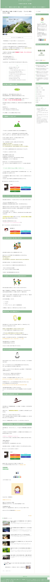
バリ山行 (11, 184)
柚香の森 (43, 60)
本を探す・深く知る (13, 579)
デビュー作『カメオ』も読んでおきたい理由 (15, 71)
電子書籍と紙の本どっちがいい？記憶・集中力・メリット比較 (14, 338)
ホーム (4, 579)
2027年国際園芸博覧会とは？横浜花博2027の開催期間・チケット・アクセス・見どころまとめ (42, 79)
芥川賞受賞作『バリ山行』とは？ (13, 68)
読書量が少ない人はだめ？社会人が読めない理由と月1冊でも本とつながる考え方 (42, 72)
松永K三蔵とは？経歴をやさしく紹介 (14, 67)
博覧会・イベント (19, 579)
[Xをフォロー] (15, 477)
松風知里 (42, 22)
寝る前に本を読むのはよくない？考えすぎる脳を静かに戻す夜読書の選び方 (42, 75)
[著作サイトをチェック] (14, 477)
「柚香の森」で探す (22, 464)
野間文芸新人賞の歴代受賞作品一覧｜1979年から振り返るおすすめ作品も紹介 (42, 69)
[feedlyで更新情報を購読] (19, 477)
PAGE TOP (25, 576)
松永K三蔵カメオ (12, 228)
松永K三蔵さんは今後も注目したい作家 (14, 78)
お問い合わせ (34, 579)
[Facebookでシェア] (5, 34)
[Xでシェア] (3, 34)
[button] (6, 34)
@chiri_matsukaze (17, 510)
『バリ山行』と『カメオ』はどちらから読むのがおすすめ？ (17, 74)
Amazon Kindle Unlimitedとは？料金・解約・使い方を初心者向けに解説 (15, 384)
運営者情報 (23, 579)
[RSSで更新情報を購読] (20, 477)
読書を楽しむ (8, 579)
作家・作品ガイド (5, 467)
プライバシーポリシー (29, 579)
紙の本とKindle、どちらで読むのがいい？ (15, 75)
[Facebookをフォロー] (17, 477)
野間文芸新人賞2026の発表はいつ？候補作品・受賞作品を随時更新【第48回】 (42, 66)
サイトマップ (38, 579)
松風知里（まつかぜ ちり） (7, 499)
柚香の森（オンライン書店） (45, 579)
